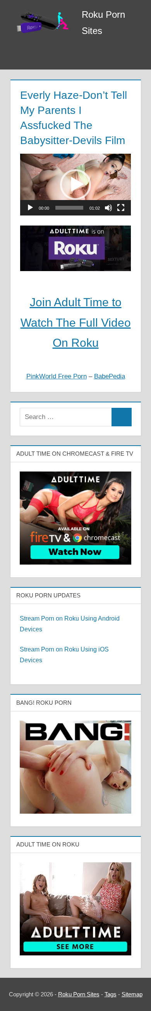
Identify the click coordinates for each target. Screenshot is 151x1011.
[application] (75, 185)
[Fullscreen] (121, 208)
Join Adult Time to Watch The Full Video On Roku (76, 322)
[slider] (69, 208)
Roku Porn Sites (79, 994)
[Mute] (108, 208)
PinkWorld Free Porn (56, 376)
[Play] (30, 208)
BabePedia (109, 376)
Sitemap (132, 994)
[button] (75, 184)
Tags (111, 994)
